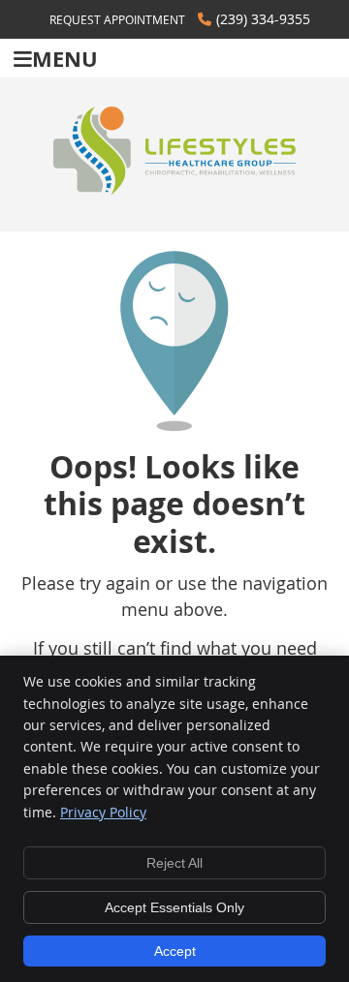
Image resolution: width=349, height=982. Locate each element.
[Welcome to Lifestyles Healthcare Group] (174, 188)
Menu (65, 59)
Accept (175, 951)
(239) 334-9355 (263, 19)
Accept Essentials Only (174, 907)
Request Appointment (117, 19)
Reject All (174, 863)
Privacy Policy (103, 812)
